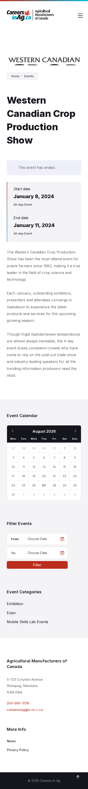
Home (15, 76)
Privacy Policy (18, 750)
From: (15, 539)
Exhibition (15, 603)
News (11, 741)
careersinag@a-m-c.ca (25, 710)
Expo (11, 612)
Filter (37, 565)
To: (13, 553)
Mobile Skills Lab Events (27, 622)
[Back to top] (77, 777)
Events (29, 76)
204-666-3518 (18, 703)
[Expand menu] (80, 15)
